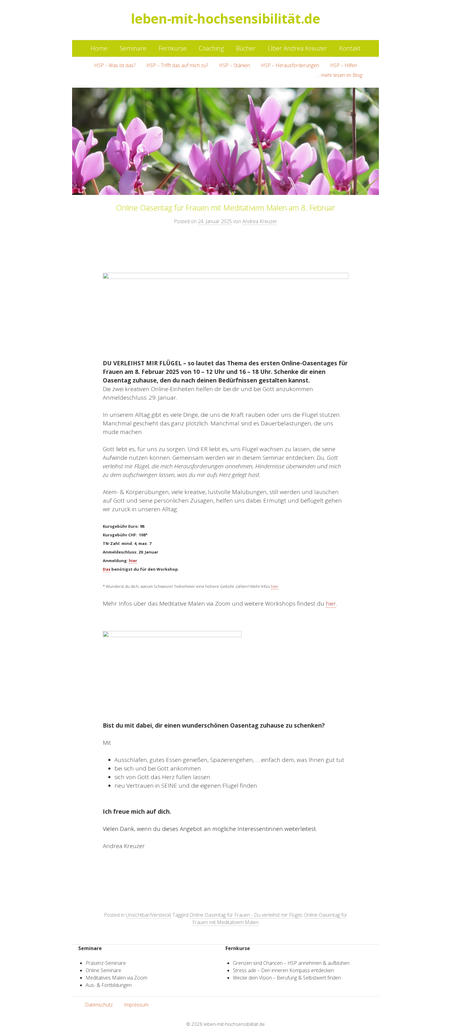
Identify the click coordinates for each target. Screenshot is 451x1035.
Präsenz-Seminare (106, 963)
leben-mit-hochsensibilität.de (234, 1024)
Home (99, 48)
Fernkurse (173, 48)
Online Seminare (103, 970)
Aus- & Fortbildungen (109, 985)
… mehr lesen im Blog (339, 75)
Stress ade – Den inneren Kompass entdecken (283, 970)
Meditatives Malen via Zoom (116, 977)
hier (133, 560)
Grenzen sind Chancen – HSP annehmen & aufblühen (291, 963)
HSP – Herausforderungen (290, 65)
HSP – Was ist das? (114, 65)
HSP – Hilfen (343, 65)
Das (106, 569)
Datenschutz (99, 1004)
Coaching (211, 48)
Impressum (136, 1004)
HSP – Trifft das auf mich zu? (177, 65)
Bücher (246, 48)
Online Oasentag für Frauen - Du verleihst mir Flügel (246, 914)
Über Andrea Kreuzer (297, 48)
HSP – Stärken (234, 65)
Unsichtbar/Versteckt (148, 914)
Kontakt (350, 48)
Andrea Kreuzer (259, 221)
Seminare (133, 48)
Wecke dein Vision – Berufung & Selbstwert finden (287, 977)
